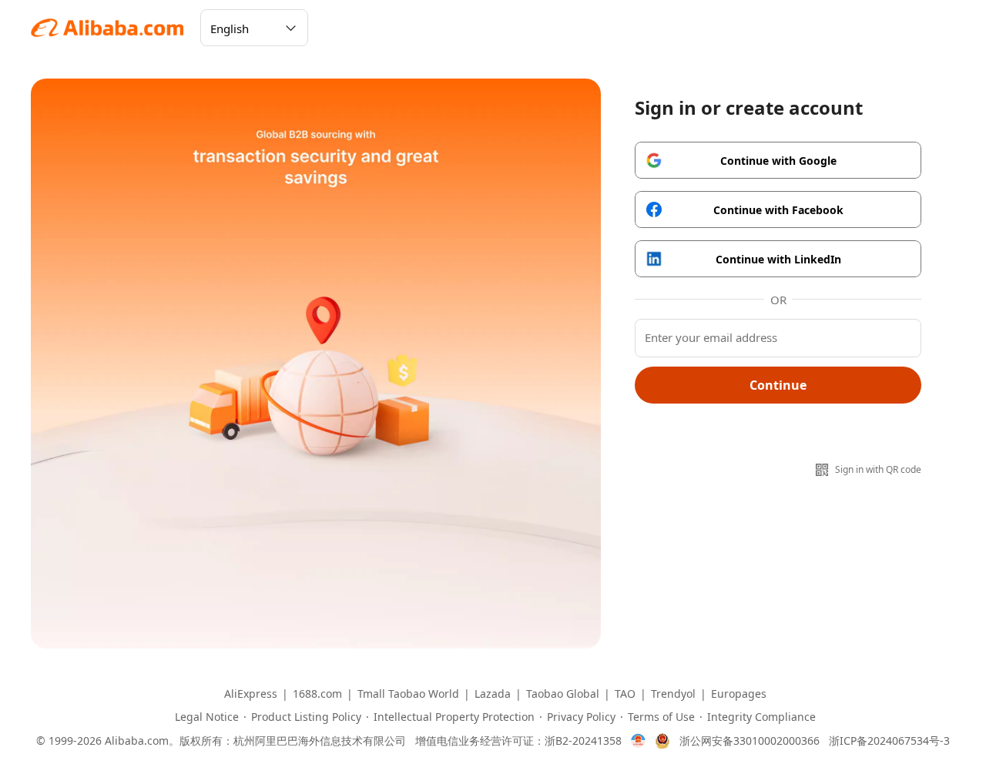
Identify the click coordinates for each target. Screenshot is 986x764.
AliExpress (250, 694)
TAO (625, 694)
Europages (738, 694)
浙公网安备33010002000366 (749, 741)
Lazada (493, 694)
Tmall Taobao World (408, 694)
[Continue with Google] (778, 160)
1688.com (317, 694)
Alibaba (108, 27)
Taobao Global (562, 694)
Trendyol (673, 694)
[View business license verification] (638, 741)
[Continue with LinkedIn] (778, 258)
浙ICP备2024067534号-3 (889, 741)
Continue (778, 385)
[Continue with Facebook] (778, 209)
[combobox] (254, 27)
